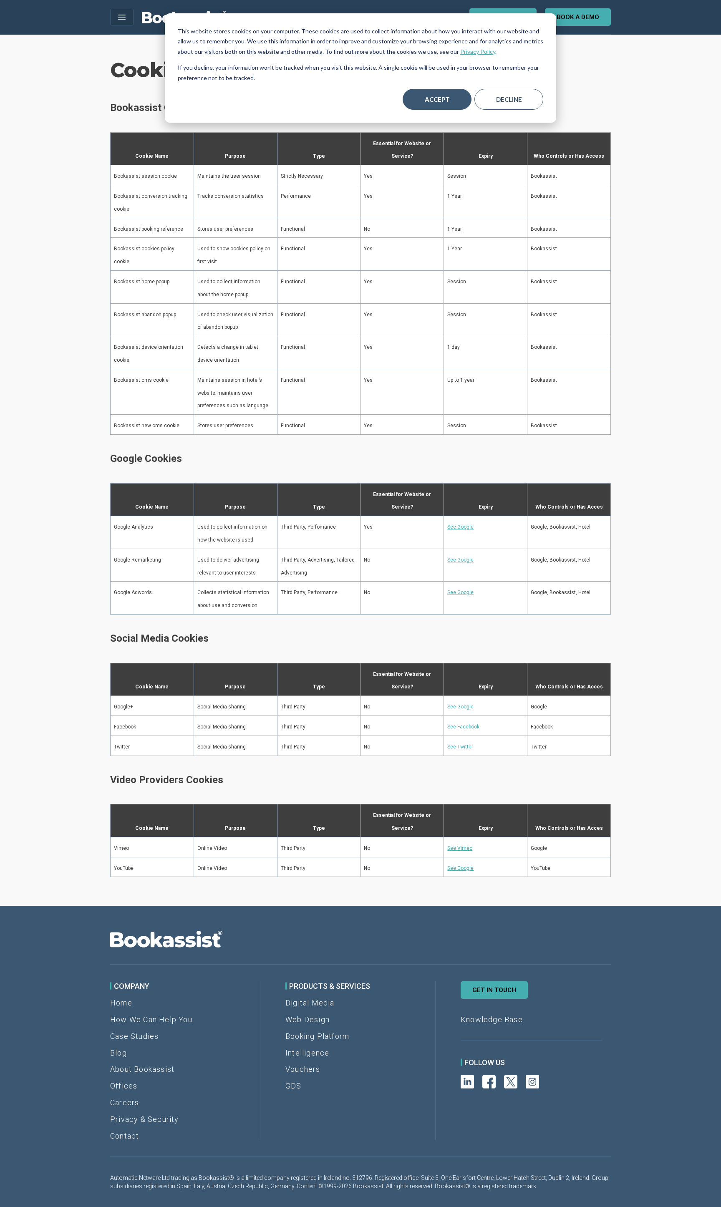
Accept (437, 99)
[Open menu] (122, 17)
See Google (460, 527)
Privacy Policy (477, 51)
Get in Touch (494, 990)
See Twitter (460, 747)
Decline (509, 99)
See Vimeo (459, 848)
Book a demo (578, 17)
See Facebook (463, 727)
